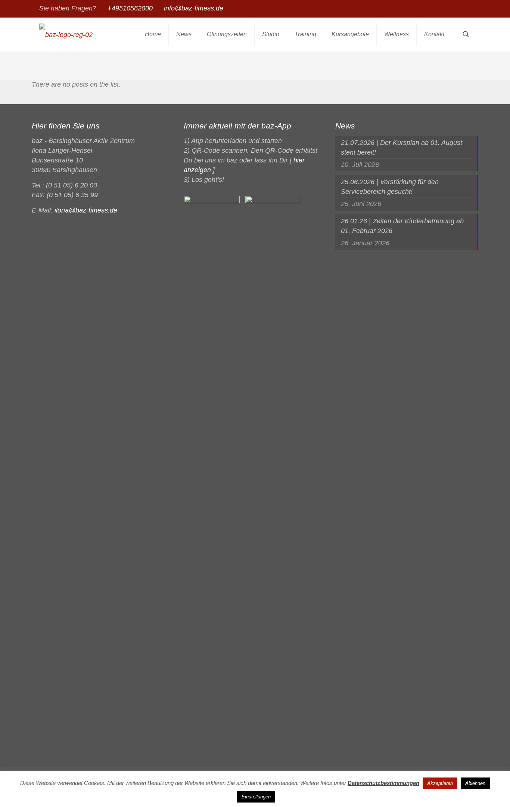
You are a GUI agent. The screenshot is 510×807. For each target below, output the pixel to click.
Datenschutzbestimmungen (383, 783)
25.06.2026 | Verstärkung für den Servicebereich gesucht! (390, 186)
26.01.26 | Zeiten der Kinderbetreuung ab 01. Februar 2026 (402, 226)
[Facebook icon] (466, 9)
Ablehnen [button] (475, 783)
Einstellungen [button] (256, 797)
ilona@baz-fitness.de (86, 210)
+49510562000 (130, 8)
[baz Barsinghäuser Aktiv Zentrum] (66, 34)
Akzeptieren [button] (440, 783)
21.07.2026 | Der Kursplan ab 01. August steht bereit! (401, 147)
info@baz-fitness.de (193, 8)
